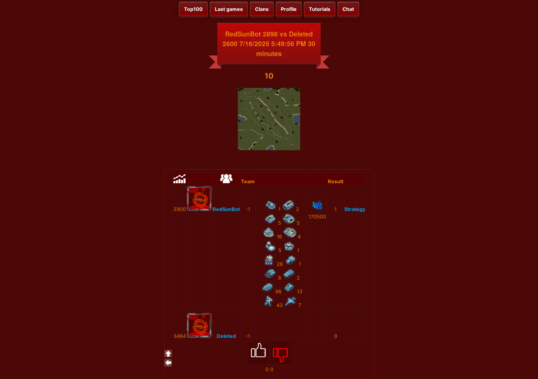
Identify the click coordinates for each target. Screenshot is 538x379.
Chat (348, 9)
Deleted (226, 336)
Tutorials (319, 9)
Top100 (193, 9)
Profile (289, 9)
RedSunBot (226, 209)
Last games (229, 9)
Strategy (354, 209)
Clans (262, 9)
